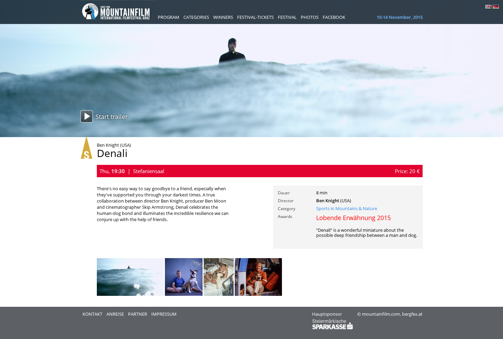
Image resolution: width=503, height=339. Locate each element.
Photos (310, 17)
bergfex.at (412, 314)
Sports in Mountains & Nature (346, 208)
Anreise (115, 314)
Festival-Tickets (255, 17)
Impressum (164, 314)
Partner (137, 314)
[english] (488, 7)
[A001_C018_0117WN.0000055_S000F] (130, 294)
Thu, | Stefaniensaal (132, 171)
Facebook (334, 17)
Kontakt (92, 314)
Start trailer (111, 116)
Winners (223, 17)
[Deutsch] (496, 7)
